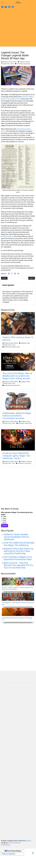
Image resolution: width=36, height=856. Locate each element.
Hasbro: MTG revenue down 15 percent (18, 338)
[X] (12, 274)
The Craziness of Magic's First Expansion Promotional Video (18, 558)
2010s (4, 521)
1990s (4, 517)
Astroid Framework (14, 843)
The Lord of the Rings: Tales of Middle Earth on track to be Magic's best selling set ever (17, 376)
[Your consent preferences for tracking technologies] (33, 853)
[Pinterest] (18, 274)
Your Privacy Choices (14, 851)
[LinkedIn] (15, 274)
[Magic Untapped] (18, 3)
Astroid (28, 841)
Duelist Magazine (8, 236)
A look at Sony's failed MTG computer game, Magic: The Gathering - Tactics (16, 456)
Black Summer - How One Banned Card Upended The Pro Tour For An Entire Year (18, 565)
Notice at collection (8, 854)
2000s (4, 519)
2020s (4, 523)
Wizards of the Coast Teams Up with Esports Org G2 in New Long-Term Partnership (18, 551)
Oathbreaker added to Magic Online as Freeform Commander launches (17, 416)
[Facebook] (9, 274)
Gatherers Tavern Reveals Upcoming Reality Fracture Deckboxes (16, 537)
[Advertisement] (18, 27)
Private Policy (5, 845)
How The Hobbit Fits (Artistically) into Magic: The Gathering (19, 544)
